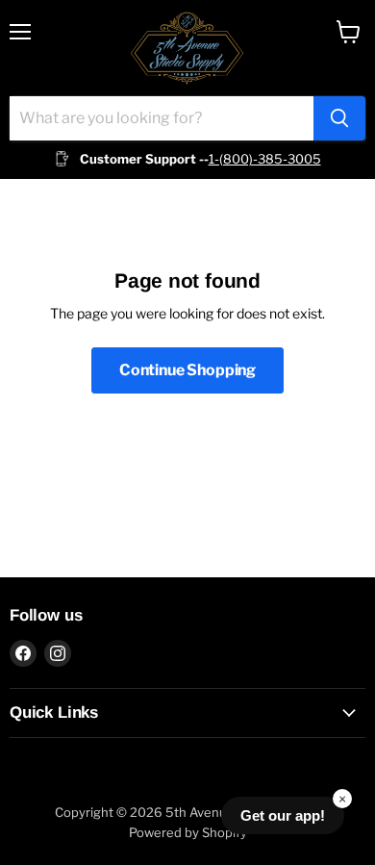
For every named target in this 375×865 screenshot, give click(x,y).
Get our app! (282, 815)
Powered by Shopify (188, 832)
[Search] (339, 118)
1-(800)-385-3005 (265, 158)
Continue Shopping (187, 370)
